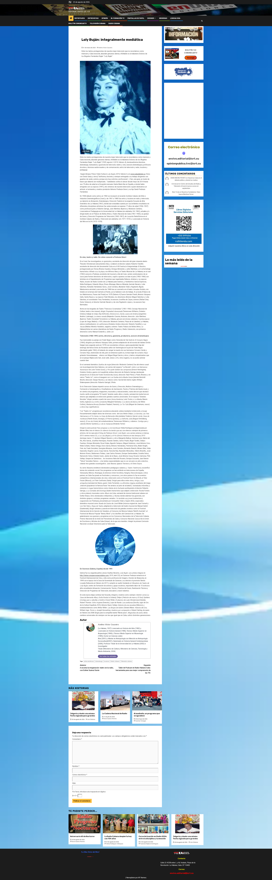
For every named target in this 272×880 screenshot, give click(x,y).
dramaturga (98, 661)
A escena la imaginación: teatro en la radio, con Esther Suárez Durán (97, 667)
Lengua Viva (175, 18)
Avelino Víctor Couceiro (105, 47)
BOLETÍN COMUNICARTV (78, 23)
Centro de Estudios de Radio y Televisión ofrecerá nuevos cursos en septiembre (187, 186)
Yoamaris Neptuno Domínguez (149, 844)
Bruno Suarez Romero (110, 718)
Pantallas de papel (136, 18)
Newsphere (130, 878)
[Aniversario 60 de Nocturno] (85, 823)
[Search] (202, 21)
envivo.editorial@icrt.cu (184, 158)
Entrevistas (93, 18)
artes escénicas (89, 661)
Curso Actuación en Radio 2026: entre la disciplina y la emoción (153, 837)
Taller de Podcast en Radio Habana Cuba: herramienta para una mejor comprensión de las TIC (133, 669)
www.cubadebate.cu (137, 174)
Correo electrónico (79, 775)
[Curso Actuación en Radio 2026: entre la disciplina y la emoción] (153, 823)
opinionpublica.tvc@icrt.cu (184, 163)
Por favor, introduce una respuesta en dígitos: (89, 792)
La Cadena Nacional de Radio (114, 714)
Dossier (150, 18)
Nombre (75, 766)
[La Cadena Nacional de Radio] (115, 700)
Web (74, 783)
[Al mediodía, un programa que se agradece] (147, 700)
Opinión (105, 18)
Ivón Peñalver (91, 719)
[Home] (71, 18)
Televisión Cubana (97, 23)
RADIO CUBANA (114, 23)
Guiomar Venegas (140, 721)
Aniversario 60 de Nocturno (82, 836)
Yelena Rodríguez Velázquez (114, 844)
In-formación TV (117, 18)
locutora (106, 661)
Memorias (163, 18)
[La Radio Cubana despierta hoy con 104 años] (119, 823)
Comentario (77, 739)
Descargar (190, 58)
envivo (70, 9)
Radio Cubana (115, 661)
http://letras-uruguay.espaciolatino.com (94, 575)
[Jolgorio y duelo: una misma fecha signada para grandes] (83, 700)
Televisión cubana (126, 661)
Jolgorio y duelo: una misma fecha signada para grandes (82, 715)
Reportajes (79, 18)
